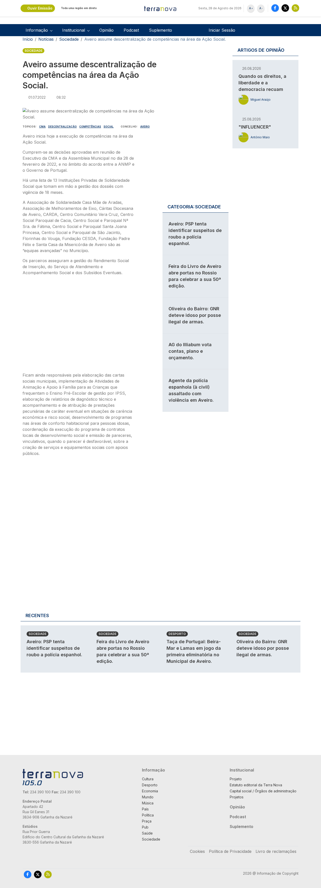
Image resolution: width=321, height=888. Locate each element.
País (145, 809)
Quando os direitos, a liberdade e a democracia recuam (262, 83)
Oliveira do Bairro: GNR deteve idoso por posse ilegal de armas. (195, 315)
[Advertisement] (78, 325)
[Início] (160, 8)
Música (147, 803)
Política (148, 815)
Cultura (147, 779)
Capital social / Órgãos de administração (263, 791)
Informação (153, 770)
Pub (145, 827)
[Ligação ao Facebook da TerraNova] (275, 8)
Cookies (197, 851)
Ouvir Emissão (39, 8)
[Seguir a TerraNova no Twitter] (285, 8)
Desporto (177, 634)
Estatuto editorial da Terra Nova (256, 785)
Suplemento (160, 30)
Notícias (46, 39)
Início (28, 39)
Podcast (131, 30)
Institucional (242, 770)
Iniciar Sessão (222, 30)
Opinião (106, 30)
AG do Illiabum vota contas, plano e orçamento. (190, 351)
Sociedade (69, 39)
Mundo (147, 797)
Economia (150, 791)
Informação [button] (37, 30)
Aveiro (145, 126)
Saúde (147, 833)
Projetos (237, 797)
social (109, 126)
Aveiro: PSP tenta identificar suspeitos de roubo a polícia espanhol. (54, 648)
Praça (146, 821)
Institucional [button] (73, 30)
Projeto (236, 779)
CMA (42, 126)
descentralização (62, 126)
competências (90, 126)
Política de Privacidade (230, 851)
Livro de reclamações (276, 851)
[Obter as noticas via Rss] (295, 8)
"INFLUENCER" (254, 127)
